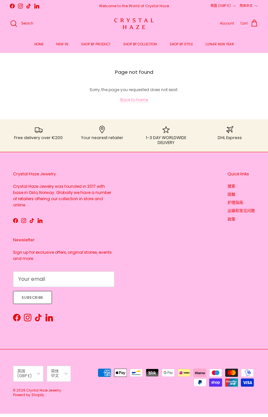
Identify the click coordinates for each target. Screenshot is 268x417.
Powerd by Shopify (28, 395)
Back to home (134, 100)
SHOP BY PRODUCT (95, 44)
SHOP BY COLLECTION (140, 44)
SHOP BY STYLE (181, 44)
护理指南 (235, 202)
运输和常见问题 (241, 211)
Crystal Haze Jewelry (43, 390)
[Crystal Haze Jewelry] (134, 23)
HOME (38, 44)
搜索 (231, 186)
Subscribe (32, 297)
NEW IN (62, 44)
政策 (231, 219)
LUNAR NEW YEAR (220, 44)
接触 (231, 194)
